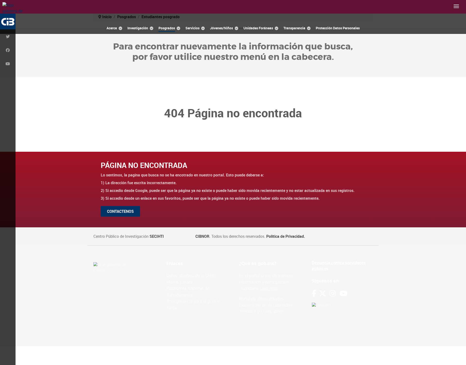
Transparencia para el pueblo (193, 301)
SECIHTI (157, 236)
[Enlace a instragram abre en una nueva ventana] (333, 293)
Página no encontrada (144, 165)
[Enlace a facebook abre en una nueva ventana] (314, 293)
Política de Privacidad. (285, 236)
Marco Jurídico (179, 282)
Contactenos (120, 211)
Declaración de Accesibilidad (265, 305)
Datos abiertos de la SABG (191, 275)
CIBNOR (202, 236)
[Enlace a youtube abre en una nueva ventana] (343, 293)
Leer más (269, 288)
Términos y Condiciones (261, 311)
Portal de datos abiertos (261, 299)
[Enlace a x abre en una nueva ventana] (324, 293)
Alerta (171, 307)
